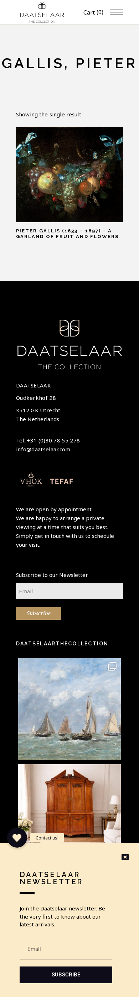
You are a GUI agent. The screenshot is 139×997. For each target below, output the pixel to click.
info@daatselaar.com (43, 449)
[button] (17, 838)
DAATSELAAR (33, 385)
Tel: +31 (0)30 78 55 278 (48, 440)
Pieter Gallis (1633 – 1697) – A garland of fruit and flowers (67, 233)
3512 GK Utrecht (38, 410)
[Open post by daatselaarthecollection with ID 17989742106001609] (69, 815)
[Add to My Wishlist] (25, 135)
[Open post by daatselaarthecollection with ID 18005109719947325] (69, 709)
